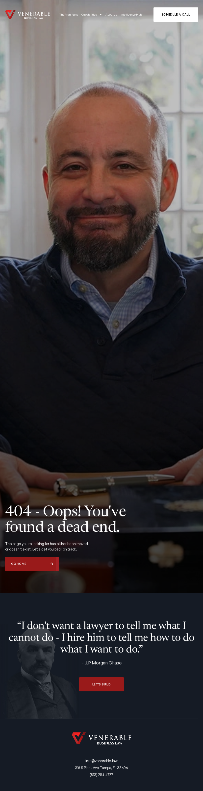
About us (111, 14)
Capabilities (89, 14)
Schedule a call (175, 14)
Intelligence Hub (131, 14)
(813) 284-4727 (101, 774)
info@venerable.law (101, 760)
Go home (18, 564)
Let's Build (101, 684)
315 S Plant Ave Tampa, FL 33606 (101, 767)
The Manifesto (68, 14)
